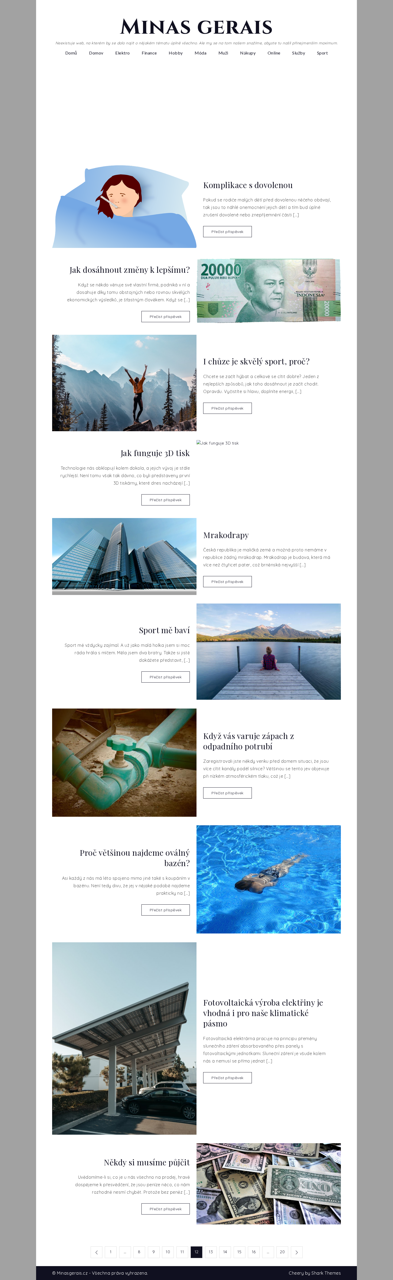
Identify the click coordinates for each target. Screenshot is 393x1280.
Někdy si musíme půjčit (147, 1162)
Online (274, 52)
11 (182, 1251)
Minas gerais (196, 27)
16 (254, 1251)
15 (239, 1251)
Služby (298, 52)
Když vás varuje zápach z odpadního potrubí (248, 741)
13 (211, 1251)
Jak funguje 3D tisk (155, 453)
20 (282, 1251)
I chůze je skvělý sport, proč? (256, 361)
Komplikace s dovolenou (248, 185)
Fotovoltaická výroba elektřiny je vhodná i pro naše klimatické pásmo (263, 1013)
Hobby (176, 52)
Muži (223, 52)
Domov (96, 52)
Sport (322, 52)
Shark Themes (326, 1273)
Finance (149, 52)
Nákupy (248, 52)
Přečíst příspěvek (227, 231)
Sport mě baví (164, 630)
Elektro (122, 52)
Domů (71, 52)
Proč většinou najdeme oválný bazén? (135, 857)
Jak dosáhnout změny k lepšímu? (130, 269)
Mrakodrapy (226, 535)
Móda (200, 52)
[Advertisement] (196, 109)
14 (225, 1251)
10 (168, 1251)
